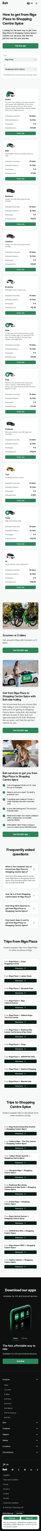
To (4, 65)
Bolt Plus (7, 1417)
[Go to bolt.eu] (5, 3)
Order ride (20, 133)
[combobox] (20, 59)
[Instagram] (25, 1469)
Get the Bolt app (20, 650)
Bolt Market (8, 1408)
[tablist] (20, 1338)
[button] (34, 869)
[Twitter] (18, 1469)
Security (6, 1498)
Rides (6, 1385)
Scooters (7, 1390)
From (5, 55)
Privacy (5, 1484)
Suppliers (6, 1475)
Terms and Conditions (10, 1480)
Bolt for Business (10, 1413)
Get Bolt (20, 1361)
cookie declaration (31, 1524)
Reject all (29, 1518)
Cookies (6, 1494)
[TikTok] (37, 1469)
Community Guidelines (10, 1503)
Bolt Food (7, 1403)
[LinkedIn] (31, 1469)
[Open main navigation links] (36, 3)
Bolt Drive (7, 1399)
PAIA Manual (8, 1513)
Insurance (6, 1489)
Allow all (12, 1518)
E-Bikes (7, 1394)
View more (19, 968)
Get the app (20, 46)
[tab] (15, 1338)
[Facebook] (12, 1469)
